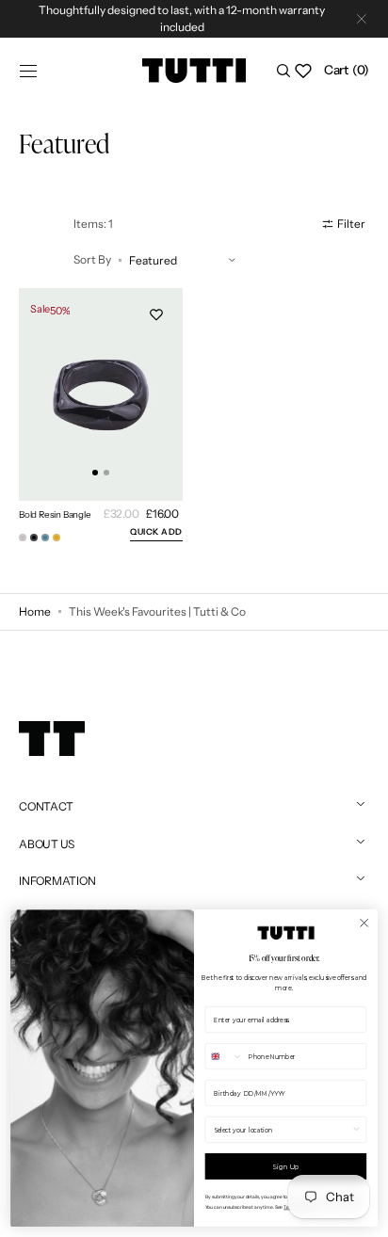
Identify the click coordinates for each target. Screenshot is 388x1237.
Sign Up (285, 1166)
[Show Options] (356, 1130)
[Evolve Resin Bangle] (56, 537)
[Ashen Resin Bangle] (22, 537)
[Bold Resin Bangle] (34, 537)
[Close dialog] (364, 922)
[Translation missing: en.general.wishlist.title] (303, 70)
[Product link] (101, 394)
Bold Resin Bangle (55, 514)
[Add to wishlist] (156, 314)
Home (35, 611)
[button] (28, 70)
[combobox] (224, 1056)
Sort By (92, 259)
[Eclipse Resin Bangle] (45, 537)
